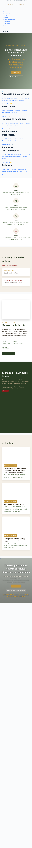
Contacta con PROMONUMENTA (16, 590)
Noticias (5, 17)
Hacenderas (6, 21)
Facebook (10, 4)
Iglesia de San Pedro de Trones (13, 283)
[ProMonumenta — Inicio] (5, 8)
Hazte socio (6, 23)
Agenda (5, 15)
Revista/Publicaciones (9, 19)
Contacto (5, 25)
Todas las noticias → (23, 443)
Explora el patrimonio (16, 77)
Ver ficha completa (8, 353)
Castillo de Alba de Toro (11, 273)
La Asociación (7, 13)
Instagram (21, 4)
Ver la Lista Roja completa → (10, 265)
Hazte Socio (16, 72)
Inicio (4, 11)
